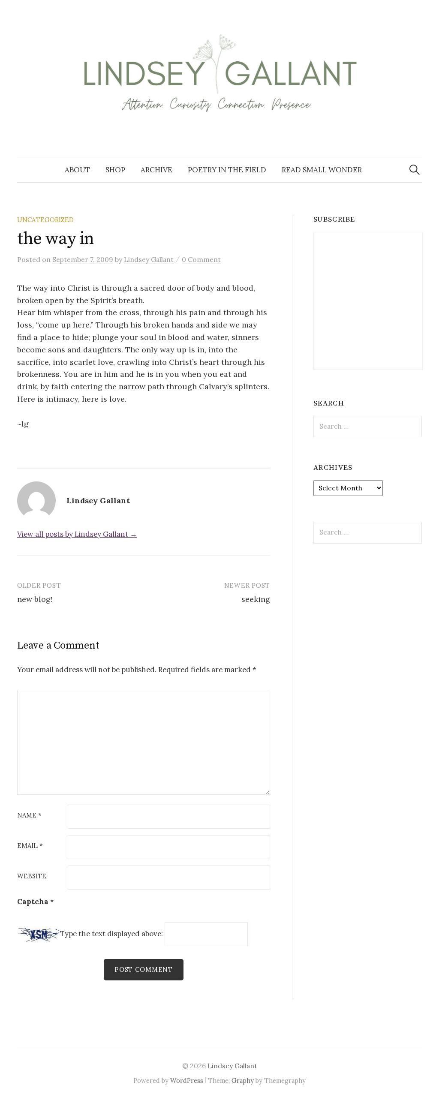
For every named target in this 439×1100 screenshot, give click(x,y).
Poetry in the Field (227, 169)
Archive (156, 169)
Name (29, 815)
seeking (255, 599)
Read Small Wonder (322, 169)
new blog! (34, 599)
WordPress (186, 1080)
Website (31, 876)
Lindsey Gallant (232, 1065)
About (77, 169)
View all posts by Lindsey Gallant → (77, 534)
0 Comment (201, 259)
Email (30, 846)
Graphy (243, 1080)
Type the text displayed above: (111, 934)
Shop (115, 169)
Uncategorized (45, 220)
